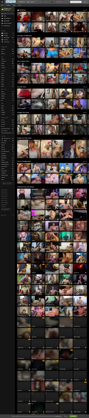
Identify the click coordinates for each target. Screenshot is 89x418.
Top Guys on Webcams (24, 35)
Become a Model (4, 202)
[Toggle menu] (2, 2)
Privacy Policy (4, 198)
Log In (85, 1)
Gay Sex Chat (21, 87)
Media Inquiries (4, 196)
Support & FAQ (4, 189)
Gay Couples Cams (23, 61)
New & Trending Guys (24, 161)
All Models (3, 206)
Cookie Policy (58, 416)
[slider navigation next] (85, 22)
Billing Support (4, 192)
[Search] (54, 2)
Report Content (4, 194)
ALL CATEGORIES (8, 183)
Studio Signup (4, 204)
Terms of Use (4, 200)
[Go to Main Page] (10, 2)
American (22, 10)
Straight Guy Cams (23, 112)
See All (85, 10)
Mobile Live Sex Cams (24, 138)
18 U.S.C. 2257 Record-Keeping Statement (6, 209)
